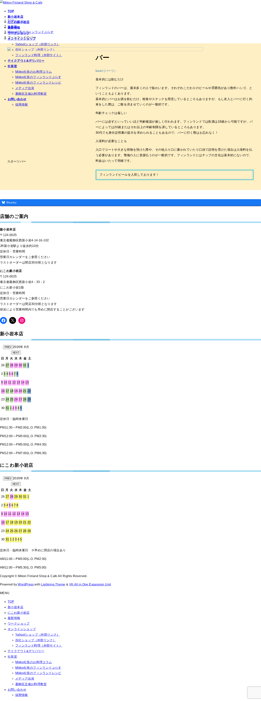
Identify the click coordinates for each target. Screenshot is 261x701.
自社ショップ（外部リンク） (35, 640)
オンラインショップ (22, 629)
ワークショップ (19, 623)
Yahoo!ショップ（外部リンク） (37, 44)
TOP (11, 601)
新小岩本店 (15, 607)
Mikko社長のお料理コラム (33, 662)
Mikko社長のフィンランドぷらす (38, 667)
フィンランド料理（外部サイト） (38, 645)
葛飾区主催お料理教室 (31, 684)
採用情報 (21, 695)
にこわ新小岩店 (19, 612)
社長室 (12, 656)
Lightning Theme (53, 584)
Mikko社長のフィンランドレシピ (38, 673)
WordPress (26, 584)
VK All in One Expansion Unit (90, 584)
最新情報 (14, 618)
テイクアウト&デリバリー (26, 651)
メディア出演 (24, 678)
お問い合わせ (17, 689)
